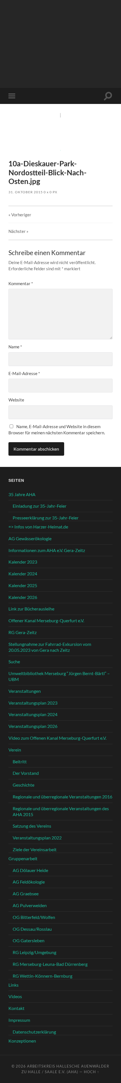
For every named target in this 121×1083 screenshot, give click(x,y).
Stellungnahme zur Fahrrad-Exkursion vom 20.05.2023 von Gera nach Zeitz (49, 647)
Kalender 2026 (22, 597)
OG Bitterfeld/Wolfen (34, 917)
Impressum (19, 1020)
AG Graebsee (26, 893)
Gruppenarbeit (22, 858)
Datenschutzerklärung (34, 1031)
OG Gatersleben (28, 940)
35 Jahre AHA (21, 494)
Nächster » (18, 231)
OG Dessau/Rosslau (32, 929)
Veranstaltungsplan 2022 (37, 837)
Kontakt (16, 1008)
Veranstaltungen (24, 691)
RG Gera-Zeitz (22, 632)
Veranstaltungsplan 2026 (32, 726)
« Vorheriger (19, 214)
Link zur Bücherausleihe (31, 608)
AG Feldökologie (29, 881)
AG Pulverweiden (30, 905)
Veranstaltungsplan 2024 (32, 714)
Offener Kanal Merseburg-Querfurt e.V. (46, 620)
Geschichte (23, 784)
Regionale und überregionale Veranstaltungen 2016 (62, 796)
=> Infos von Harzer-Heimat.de (38, 526)
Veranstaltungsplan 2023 (32, 702)
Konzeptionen (22, 1040)
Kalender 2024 (22, 573)
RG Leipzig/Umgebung (34, 952)
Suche (14, 661)
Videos (15, 996)
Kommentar (20, 283)
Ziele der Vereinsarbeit (35, 849)
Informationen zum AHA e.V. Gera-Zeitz (46, 550)
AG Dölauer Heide (30, 870)
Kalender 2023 (22, 561)
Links (13, 984)
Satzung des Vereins (32, 825)
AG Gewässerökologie (29, 538)
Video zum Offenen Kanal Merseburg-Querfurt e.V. (57, 738)
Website (16, 399)
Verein (14, 749)
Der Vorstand (26, 773)
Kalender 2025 (22, 585)
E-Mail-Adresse (24, 373)
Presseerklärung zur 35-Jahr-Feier (46, 517)
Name (15, 346)
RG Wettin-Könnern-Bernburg (42, 975)
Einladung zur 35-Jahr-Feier (39, 505)
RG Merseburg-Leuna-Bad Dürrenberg (50, 964)
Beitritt (20, 761)
